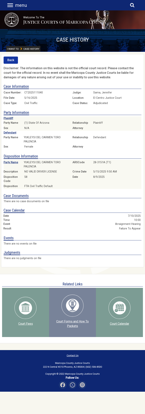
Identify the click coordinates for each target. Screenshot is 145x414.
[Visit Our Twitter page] (82, 385)
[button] (12, 20)
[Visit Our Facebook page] (63, 385)
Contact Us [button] (73, 355)
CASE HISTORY (72, 39)
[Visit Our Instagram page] (72, 385)
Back (10, 60)
